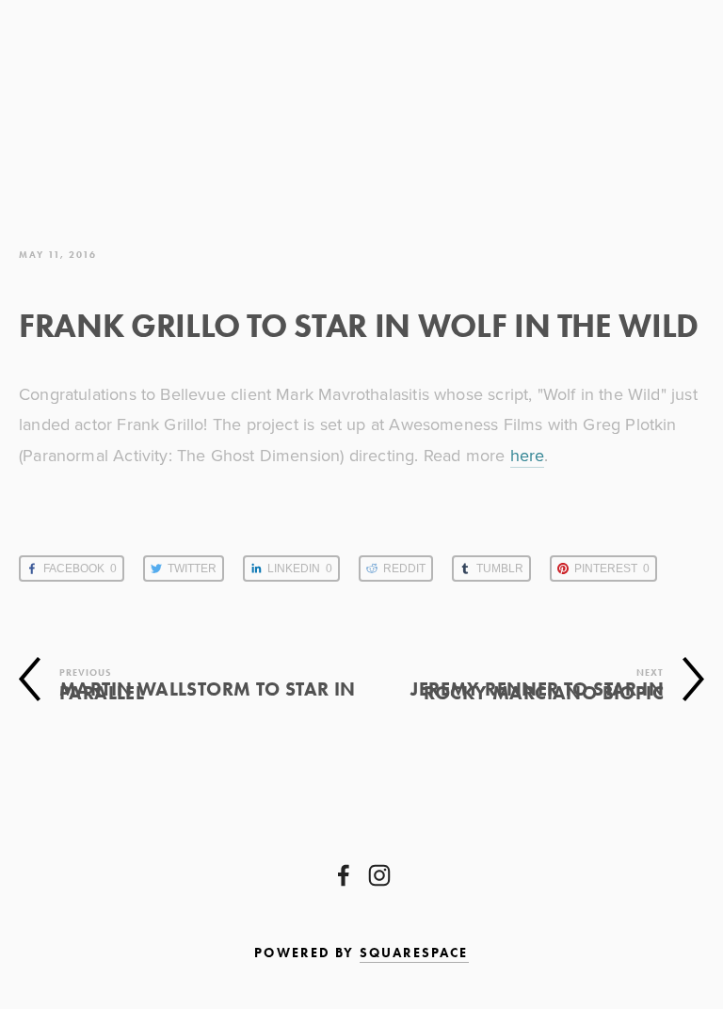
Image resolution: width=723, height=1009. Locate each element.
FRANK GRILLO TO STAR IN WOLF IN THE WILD (359, 325)
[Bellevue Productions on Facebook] (343, 875)
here (527, 455)
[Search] (194, 92)
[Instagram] (379, 875)
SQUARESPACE (414, 953)
